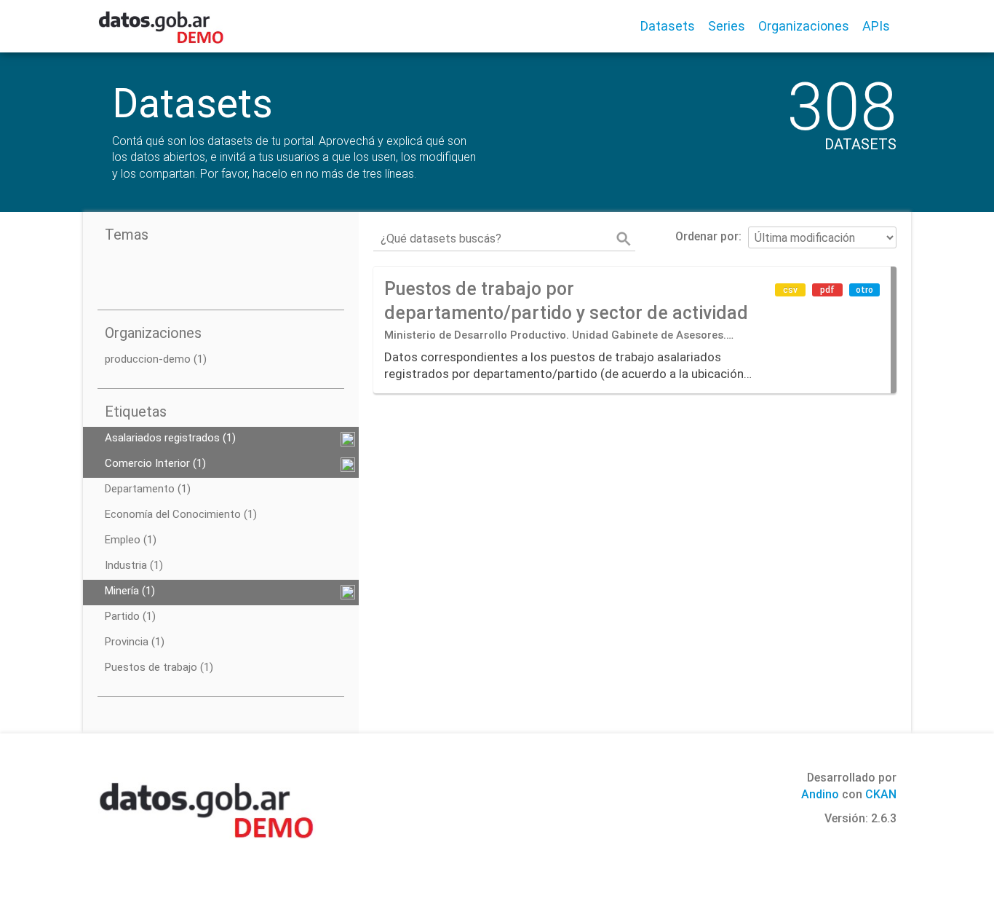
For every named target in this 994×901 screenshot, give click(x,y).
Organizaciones (803, 26)
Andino (820, 794)
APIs (876, 26)
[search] (623, 239)
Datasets (667, 26)
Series (726, 26)
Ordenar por (707, 236)
